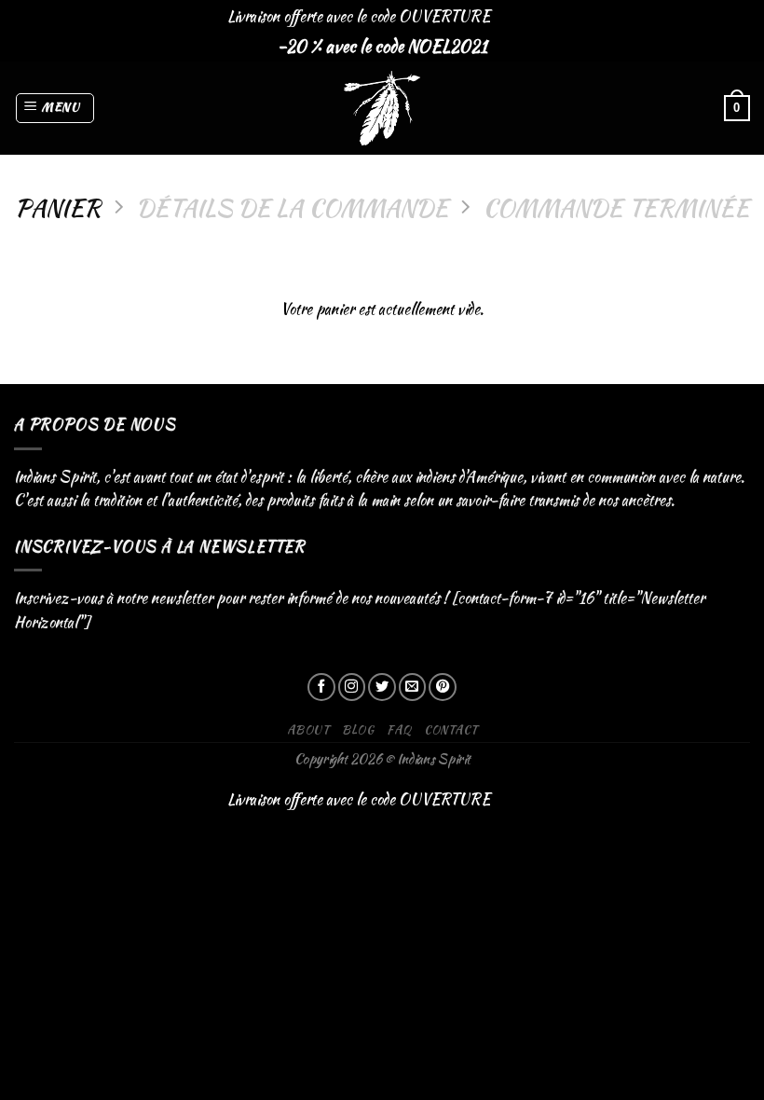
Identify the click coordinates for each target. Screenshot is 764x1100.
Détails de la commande (292, 207)
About (308, 729)
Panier (58, 207)
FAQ (399, 729)
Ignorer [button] (515, 16)
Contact (450, 729)
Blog (358, 729)
